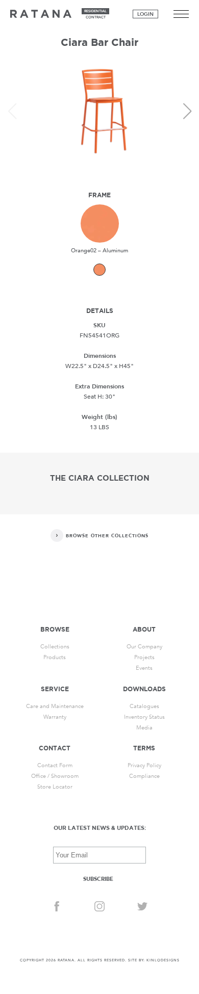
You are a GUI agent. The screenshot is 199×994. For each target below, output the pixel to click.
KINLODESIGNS (163, 960)
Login (145, 14)
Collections (54, 646)
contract (96, 17)
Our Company (144, 646)
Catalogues (144, 706)
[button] (187, 111)
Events (144, 668)
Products (54, 657)
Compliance (144, 776)
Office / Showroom (55, 776)
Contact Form (54, 765)
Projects (144, 657)
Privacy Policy (144, 765)
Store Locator (54, 787)
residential (95, 11)
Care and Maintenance (55, 706)
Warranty (54, 717)
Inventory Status (144, 717)
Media (144, 727)
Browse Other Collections (107, 536)
